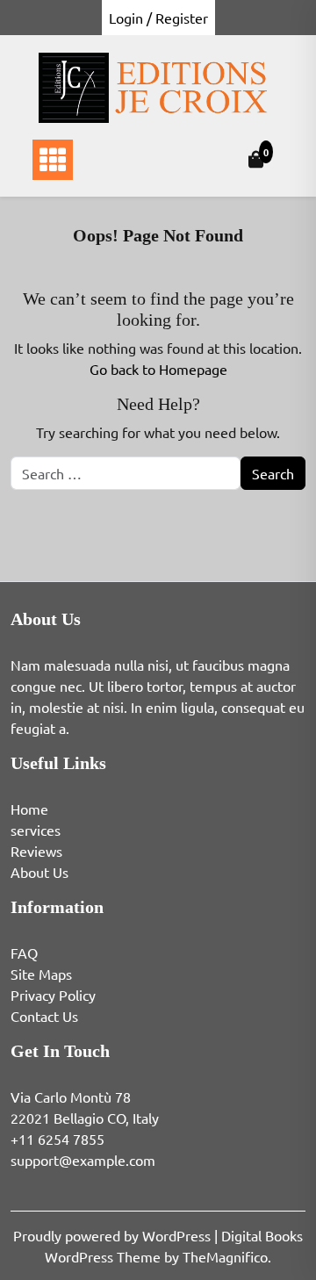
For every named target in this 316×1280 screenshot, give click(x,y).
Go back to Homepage (158, 369)
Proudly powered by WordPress (113, 1235)
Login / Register (158, 17)
